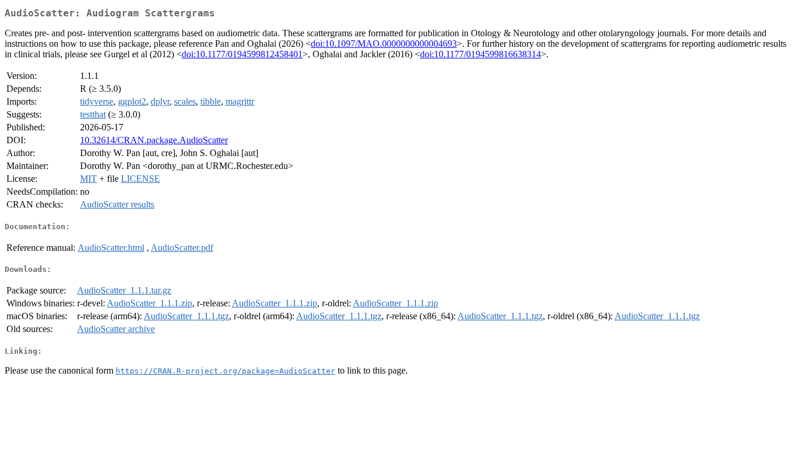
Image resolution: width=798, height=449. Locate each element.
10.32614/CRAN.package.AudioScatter (154, 140)
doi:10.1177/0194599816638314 (480, 54)
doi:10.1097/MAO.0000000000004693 (384, 44)
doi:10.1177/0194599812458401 (242, 54)
